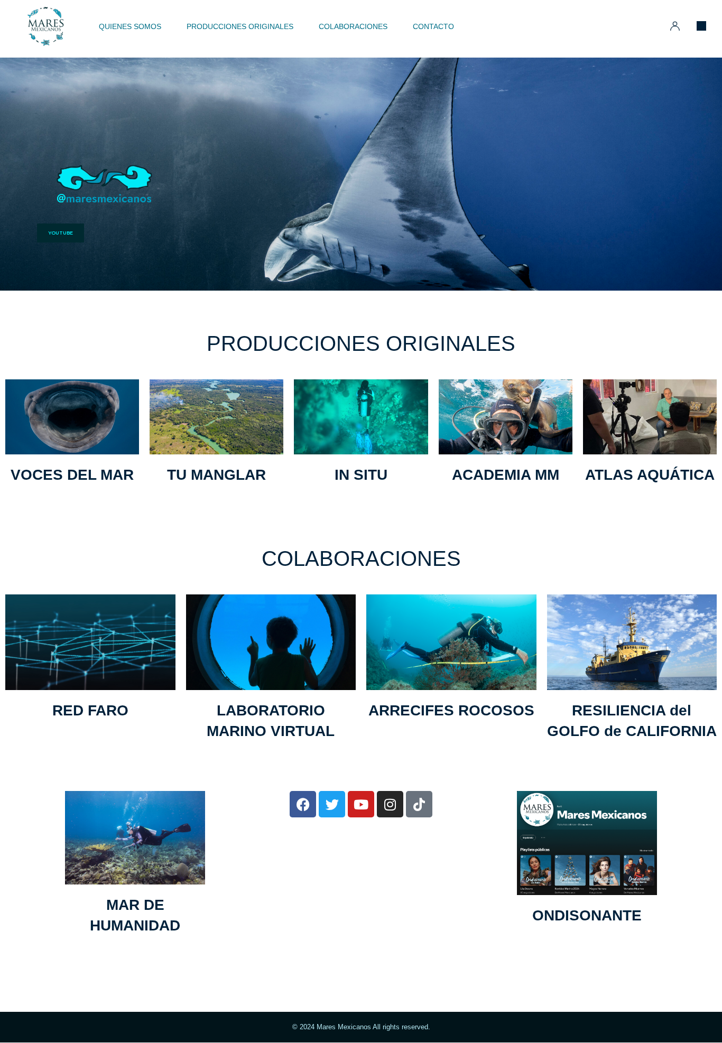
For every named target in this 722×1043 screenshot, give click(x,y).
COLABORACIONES (361, 558)
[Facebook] (303, 804)
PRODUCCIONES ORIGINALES (361, 343)
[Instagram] (390, 804)
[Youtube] (361, 804)
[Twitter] (332, 804)
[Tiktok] (419, 804)
